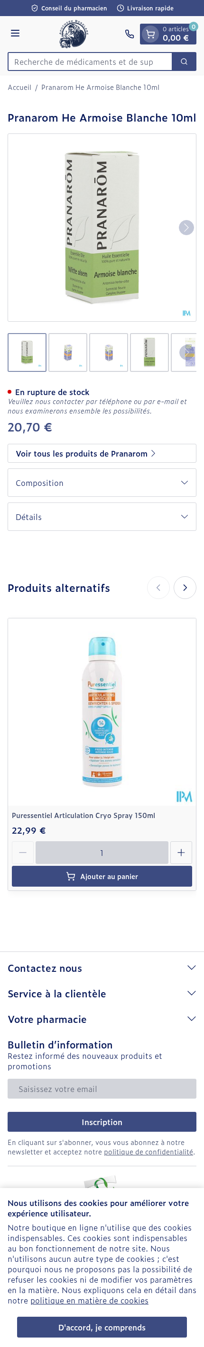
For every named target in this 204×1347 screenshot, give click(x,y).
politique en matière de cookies (89, 1300)
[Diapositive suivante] (185, 587)
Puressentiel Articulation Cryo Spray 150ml (83, 815)
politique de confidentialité (148, 1151)
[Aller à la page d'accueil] (74, 34)
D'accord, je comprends (102, 1327)
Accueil (19, 87)
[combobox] (90, 61)
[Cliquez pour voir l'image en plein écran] (102, 227)
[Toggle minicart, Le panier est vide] (150, 34)
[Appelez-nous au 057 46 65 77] (129, 34)
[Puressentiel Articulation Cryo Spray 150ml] (102, 712)
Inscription (102, 1121)
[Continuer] (186, 227)
